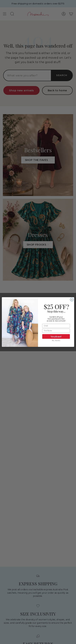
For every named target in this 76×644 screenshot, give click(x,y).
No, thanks (56, 340)
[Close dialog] (71, 299)
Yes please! (56, 336)
